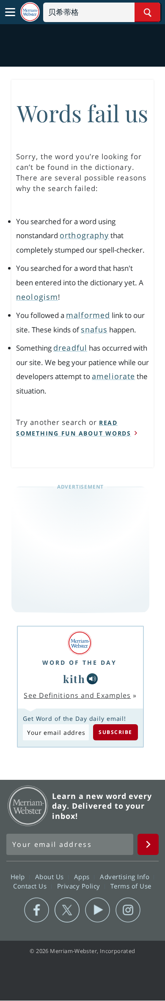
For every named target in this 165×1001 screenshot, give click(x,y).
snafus (94, 329)
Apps (83, 876)
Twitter (67, 910)
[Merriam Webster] (79, 643)
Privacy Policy (79, 886)
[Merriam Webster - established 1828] (30, 12)
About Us (50, 876)
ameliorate (113, 376)
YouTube (97, 910)
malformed (88, 315)
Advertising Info (125, 876)
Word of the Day (79, 662)
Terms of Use (130, 886)
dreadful (70, 348)
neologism (37, 297)
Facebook (36, 910)
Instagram (128, 910)
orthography (84, 235)
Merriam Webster (28, 805)
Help (19, 876)
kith (74, 679)
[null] (92, 678)
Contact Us (31, 886)
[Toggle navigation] (10, 12)
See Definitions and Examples (77, 695)
